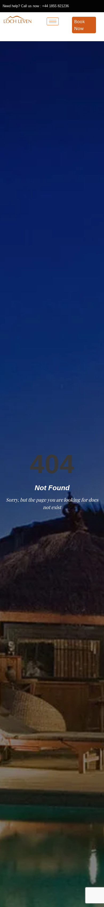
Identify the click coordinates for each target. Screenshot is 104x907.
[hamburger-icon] (53, 21)
